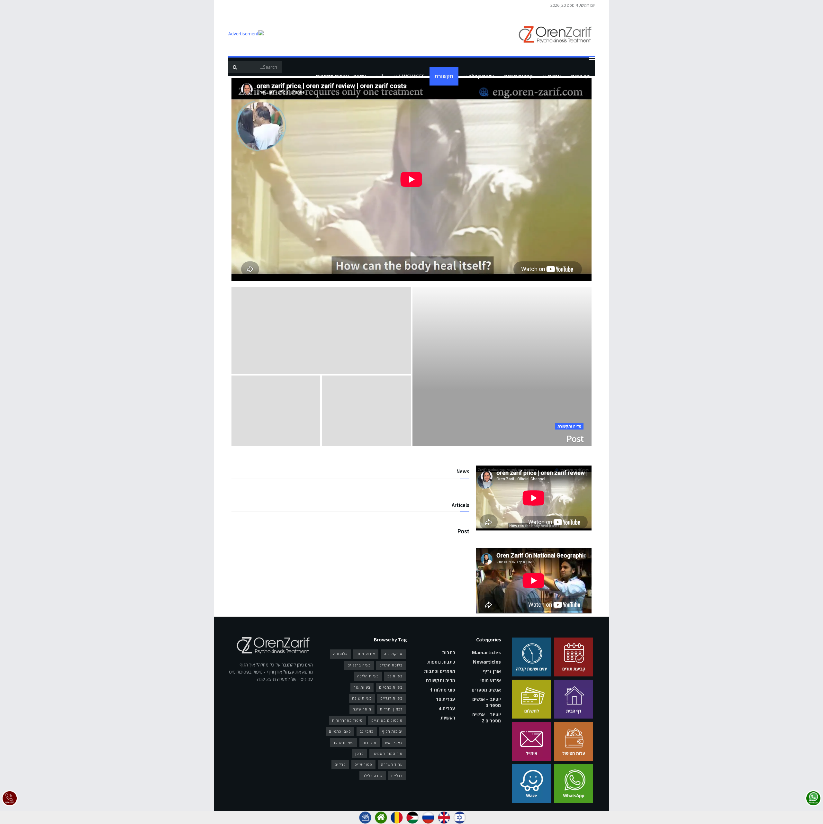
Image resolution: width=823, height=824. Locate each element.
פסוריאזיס (363, 764)
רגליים (396, 775)
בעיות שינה (362, 698)
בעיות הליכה (368, 676)
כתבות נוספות (441, 662)
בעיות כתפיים (390, 687)
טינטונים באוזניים (386, 720)
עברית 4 (447, 708)
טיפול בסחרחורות (347, 720)
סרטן (359, 753)
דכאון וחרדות (391, 709)
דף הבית (580, 76)
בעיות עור (362, 687)
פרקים (340, 764)
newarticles (487, 662)
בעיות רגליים (391, 698)
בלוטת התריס (390, 665)
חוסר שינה (362, 709)
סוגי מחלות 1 (442, 690)
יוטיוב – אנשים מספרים (341, 76)
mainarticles (486, 652)
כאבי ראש (393, 742)
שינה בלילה (373, 775)
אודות (554, 76)
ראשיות (447, 718)
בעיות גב (394, 676)
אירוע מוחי (490, 680)
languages (411, 76)
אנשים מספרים (486, 690)
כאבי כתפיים (340, 731)
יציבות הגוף (392, 731)
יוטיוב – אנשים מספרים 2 (486, 717)
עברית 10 (445, 699)
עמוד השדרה (391, 764)
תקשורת (444, 76)
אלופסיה (340, 653)
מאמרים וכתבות (439, 671)
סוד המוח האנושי (387, 753)
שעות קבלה (481, 76)
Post (574, 438)
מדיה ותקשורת (569, 426)
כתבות (448, 652)
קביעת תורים (518, 76)
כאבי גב (367, 731)
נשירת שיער (343, 742)
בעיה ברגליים (359, 665)
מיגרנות (369, 742)
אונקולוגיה (393, 653)
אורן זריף (492, 671)
